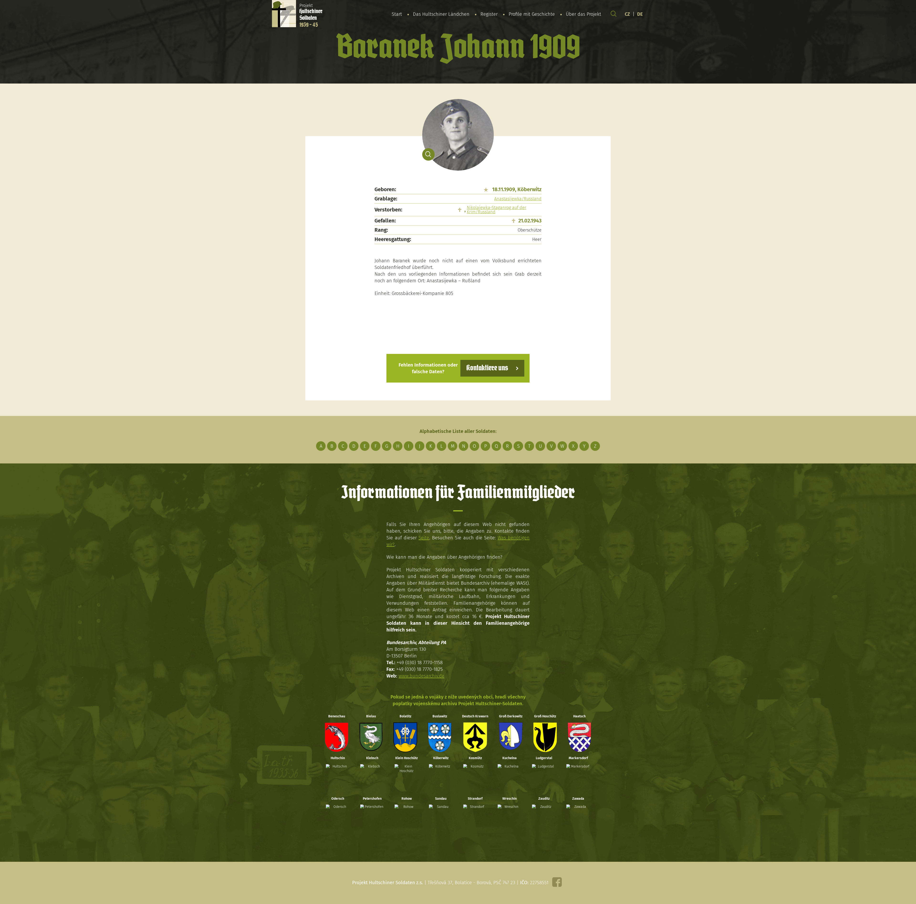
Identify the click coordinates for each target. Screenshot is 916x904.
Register (489, 14)
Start (397, 14)
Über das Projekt (583, 14)
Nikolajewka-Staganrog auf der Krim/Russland (496, 209)
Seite (423, 538)
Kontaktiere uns (487, 368)
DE (640, 14)
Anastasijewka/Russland (517, 199)
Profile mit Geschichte (532, 14)
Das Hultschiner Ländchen (441, 14)
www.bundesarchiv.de (421, 676)
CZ (627, 14)
